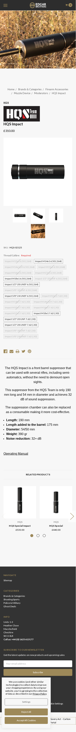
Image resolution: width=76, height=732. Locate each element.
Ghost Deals (9, 606)
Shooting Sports (11, 599)
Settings (26, 701)
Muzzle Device (22, 93)
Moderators (41, 93)
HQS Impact (59, 93)
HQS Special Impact (20, 525)
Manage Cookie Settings (50, 703)
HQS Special (56, 525)
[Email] (11, 351)
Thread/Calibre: (17, 255)
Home (11, 89)
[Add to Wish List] (32, 495)
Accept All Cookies (26, 720)
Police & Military (11, 602)
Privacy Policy (39, 693)
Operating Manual (15, 453)
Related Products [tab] (38, 474)
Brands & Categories (30, 89)
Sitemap (7, 580)
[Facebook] (5, 351)
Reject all (26, 711)
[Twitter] (23, 351)
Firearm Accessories (56, 89)
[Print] (17, 351)
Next (72, 516)
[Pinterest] (29, 351)
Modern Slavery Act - (52, 719)
